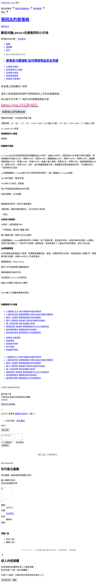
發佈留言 (5, 445)
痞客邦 (18, 414)
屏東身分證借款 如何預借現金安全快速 (32, 60)
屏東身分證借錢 (13, 338)
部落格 (9, 47)
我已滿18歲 (6, 580)
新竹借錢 (10, 347)
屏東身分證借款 (13, 79)
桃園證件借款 (12, 350)
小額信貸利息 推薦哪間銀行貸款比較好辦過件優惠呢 (29, 315)
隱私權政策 (63, 550)
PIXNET (29, 550)
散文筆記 (21, 421)
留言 (24, 414)
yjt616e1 (4, 399)
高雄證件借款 (12, 344)
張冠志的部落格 (15, 19)
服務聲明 (72, 550)
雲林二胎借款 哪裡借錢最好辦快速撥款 (23, 318)
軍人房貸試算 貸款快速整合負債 (20, 324)
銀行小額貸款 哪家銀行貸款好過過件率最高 (25, 321)
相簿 (8, 44)
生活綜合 (22, 39)
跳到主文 (5, 26)
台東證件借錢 (12, 67)
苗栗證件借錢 (12, 73)
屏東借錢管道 (12, 76)
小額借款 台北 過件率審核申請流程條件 (23, 311)
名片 (8, 50)
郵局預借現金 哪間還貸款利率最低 (21, 330)
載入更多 (5, 430)
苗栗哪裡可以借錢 (14, 70)
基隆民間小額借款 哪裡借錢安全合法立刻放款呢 (27, 327)
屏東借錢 (10, 341)
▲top (3, 425)
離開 (14, 580)
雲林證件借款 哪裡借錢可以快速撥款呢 (23, 333)
